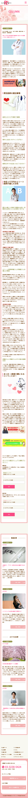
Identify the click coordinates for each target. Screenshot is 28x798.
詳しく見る (18, 582)
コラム (16, 749)
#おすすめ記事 (5, 31)
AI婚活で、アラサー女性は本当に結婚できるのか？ (14, 565)
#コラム (10, 31)
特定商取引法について (19, 752)
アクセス (4, 756)
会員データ (4, 747)
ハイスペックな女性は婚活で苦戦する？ (12, 611)
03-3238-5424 (13, 766)
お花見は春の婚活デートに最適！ (11, 663)
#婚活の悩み (21, 31)
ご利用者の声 (17, 747)
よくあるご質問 (18, 754)
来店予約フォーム (14, 778)
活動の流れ (4, 752)
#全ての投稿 (15, 31)
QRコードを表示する (14, 787)
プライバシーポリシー (19, 756)
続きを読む (10, 577)
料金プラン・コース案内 (7, 754)
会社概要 (4, 749)
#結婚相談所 (9, 32)
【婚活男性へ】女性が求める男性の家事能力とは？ (14, 709)
